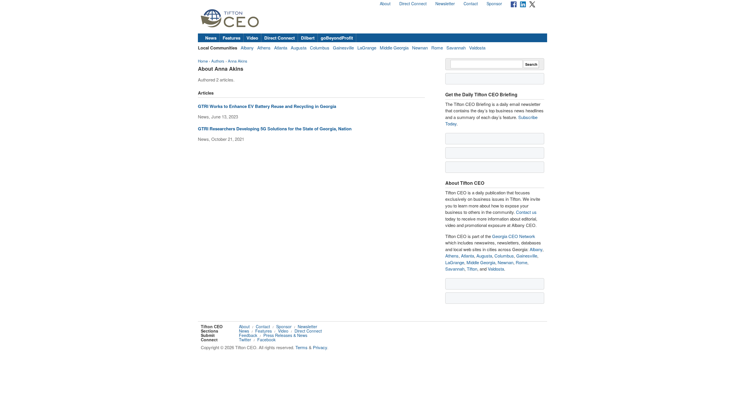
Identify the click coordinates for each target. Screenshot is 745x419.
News (211, 38)
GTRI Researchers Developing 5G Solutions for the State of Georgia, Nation (275, 128)
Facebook (266, 339)
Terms (301, 347)
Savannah (456, 48)
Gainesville (343, 48)
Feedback (248, 335)
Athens (264, 48)
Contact (471, 3)
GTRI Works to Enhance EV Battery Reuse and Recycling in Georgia (267, 106)
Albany (247, 48)
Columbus (319, 48)
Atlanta (280, 48)
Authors (217, 61)
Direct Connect (413, 3)
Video (252, 38)
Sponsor (494, 3)
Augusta (298, 48)
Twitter (245, 339)
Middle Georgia (394, 48)
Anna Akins (237, 61)
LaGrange (366, 48)
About (385, 3)
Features (231, 38)
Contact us (526, 212)
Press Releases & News (285, 335)
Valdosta (477, 48)
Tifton (472, 269)
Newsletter (445, 3)
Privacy (320, 347)
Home (203, 61)
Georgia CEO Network (513, 236)
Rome (437, 48)
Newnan (420, 48)
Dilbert (308, 38)
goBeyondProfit (337, 38)
